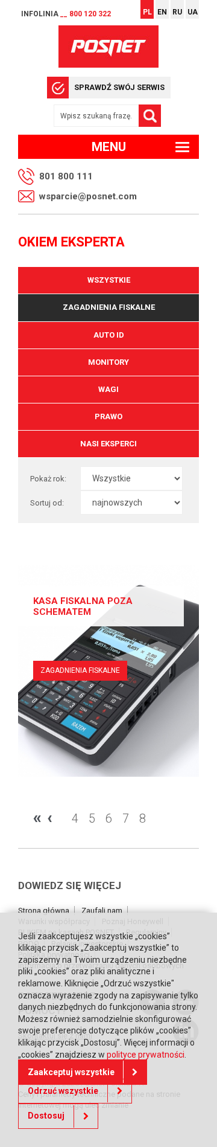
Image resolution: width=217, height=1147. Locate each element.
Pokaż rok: (48, 478)
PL (147, 12)
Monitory (108, 362)
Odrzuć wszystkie (63, 1091)
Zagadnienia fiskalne (109, 307)
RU (177, 12)
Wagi (108, 389)
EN (162, 12)
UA (192, 12)
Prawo (108, 416)
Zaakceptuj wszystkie (71, 1072)
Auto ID (108, 334)
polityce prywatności (145, 1054)
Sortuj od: (47, 502)
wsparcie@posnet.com (88, 196)
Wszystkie (108, 279)
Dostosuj (46, 1115)
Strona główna (43, 910)
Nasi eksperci (108, 443)
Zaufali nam (101, 910)
